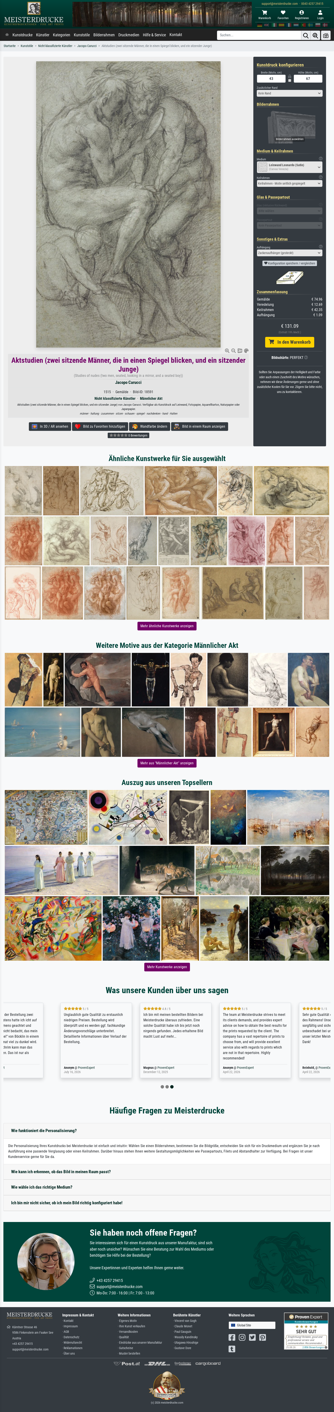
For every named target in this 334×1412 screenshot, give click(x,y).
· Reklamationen (72, 1348)
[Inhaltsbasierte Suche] (315, 35)
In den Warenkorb (292, 342)
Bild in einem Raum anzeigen (202, 426)
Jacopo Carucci (87, 46)
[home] (7, 35)
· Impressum (70, 1326)
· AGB (65, 1332)
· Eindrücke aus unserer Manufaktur (140, 1343)
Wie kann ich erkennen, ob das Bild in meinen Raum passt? (61, 1171)
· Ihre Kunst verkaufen (131, 1326)
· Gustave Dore (182, 1348)
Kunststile (82, 35)
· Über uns (68, 1353)
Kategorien (61, 35)
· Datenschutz (70, 1337)
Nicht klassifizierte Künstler (55, 46)
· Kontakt (67, 1321)
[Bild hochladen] (326, 35)
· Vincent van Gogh (185, 1321)
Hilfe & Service (154, 35)
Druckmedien (128, 35)
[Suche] (306, 35)
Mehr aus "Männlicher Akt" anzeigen (167, 763)
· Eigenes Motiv (127, 1321)
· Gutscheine (125, 1348)
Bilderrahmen (104, 35)
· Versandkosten (128, 1332)
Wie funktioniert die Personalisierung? (44, 1130)
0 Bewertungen (137, 435)
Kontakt (175, 34)
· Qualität (123, 1337)
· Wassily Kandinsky (185, 1337)
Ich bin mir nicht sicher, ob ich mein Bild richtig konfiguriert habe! (66, 1202)
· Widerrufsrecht (72, 1343)
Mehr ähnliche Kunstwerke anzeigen (167, 626)
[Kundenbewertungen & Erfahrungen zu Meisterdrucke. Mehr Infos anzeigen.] (306, 1330)
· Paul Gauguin (182, 1332)
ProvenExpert (38, 1068)
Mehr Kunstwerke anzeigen (167, 967)
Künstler (42, 35)
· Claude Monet (182, 1326)
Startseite (10, 46)
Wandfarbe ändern (152, 426)
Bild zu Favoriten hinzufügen (102, 426)
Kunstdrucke (22, 35)
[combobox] (290, 93)
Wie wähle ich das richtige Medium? (41, 1187)
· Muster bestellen (129, 1353)
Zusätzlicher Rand (267, 87)
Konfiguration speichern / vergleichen (291, 263)
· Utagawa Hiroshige (185, 1343)
